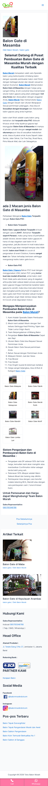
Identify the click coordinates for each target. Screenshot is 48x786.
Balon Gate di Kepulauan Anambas (22, 598)
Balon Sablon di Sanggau (13, 740)
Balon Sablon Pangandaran (14, 731)
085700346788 (9, 507)
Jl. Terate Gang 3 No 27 (13, 647)
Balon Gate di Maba (13, 564)
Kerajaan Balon (9, 678)
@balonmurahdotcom (17, 696)
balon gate (24, 50)
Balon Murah (8, 73)
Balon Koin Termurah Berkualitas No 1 (19, 735)
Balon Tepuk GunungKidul (14, 723)
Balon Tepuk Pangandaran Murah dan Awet (21, 727)
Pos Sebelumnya (24, 519)
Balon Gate (27, 216)
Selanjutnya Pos (24, 524)
